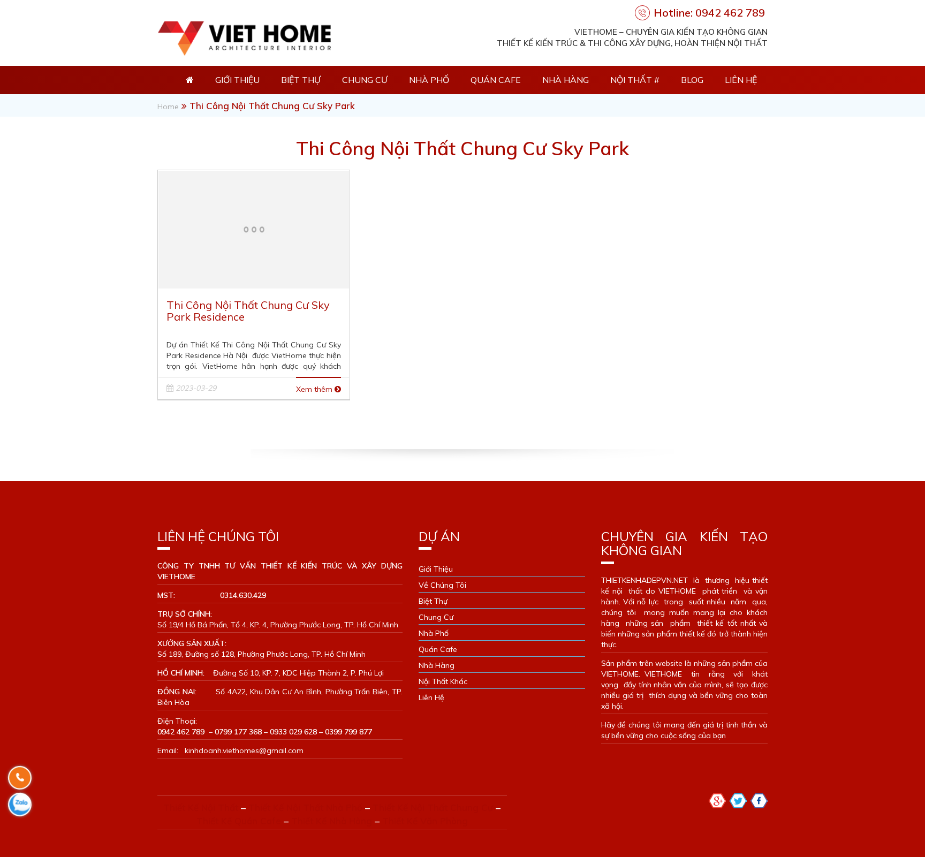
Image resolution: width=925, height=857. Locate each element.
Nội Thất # (634, 79)
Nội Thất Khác (443, 681)
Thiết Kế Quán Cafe (238, 820)
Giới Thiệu (237, 79)
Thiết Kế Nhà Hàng (331, 820)
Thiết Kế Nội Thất (200, 807)
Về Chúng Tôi (442, 585)
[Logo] (244, 35)
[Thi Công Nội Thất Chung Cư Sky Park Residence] (253, 228)
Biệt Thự (301, 79)
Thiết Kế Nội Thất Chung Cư (433, 807)
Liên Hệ (741, 79)
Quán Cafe (496, 79)
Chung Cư (365, 79)
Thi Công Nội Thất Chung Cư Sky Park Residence (248, 310)
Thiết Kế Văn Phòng (425, 820)
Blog (692, 79)
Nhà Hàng (565, 79)
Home (168, 106)
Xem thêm (315, 389)
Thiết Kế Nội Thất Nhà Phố (305, 807)
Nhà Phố (429, 79)
